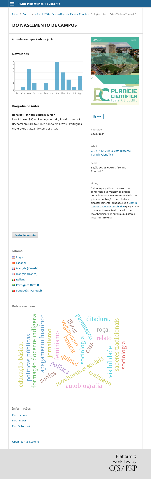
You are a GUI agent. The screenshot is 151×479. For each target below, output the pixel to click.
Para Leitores (19, 415)
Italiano (20, 279)
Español (21, 263)
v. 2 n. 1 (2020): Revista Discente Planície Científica (62, 14)
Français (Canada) (27, 268)
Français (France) (26, 274)
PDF (98, 116)
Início (15, 14)
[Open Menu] (12, 3)
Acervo (26, 14)
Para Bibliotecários (22, 426)
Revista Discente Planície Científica (39, 3)
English (20, 257)
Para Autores (19, 420)
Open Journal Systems (25, 441)
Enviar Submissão (25, 235)
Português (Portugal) (29, 290)
